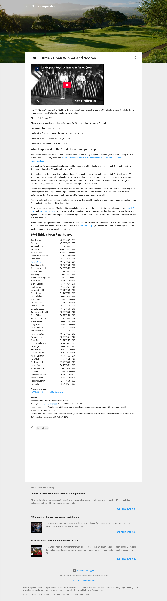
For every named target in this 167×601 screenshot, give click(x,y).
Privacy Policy (88, 580)
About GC (77, 580)
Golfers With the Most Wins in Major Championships (58, 493)
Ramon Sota (36, 262)
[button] (134, 58)
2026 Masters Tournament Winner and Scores (55, 517)
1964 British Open (55, 392)
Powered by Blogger (85, 570)
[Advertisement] (83, 31)
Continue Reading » (126, 509)
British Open (42, 428)
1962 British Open (47, 211)
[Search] (140, 7)
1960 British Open (86, 226)
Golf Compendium (44, 6)
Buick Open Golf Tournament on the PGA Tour (54, 540)
